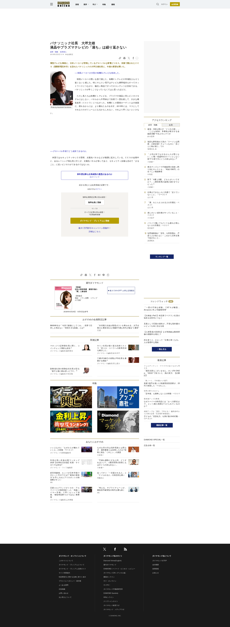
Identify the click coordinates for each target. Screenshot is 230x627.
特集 (104, 4)
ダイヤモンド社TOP (159, 560)
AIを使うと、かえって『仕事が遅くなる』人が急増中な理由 (162, 341)
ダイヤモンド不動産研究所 (113, 589)
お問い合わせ (63, 593)
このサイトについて (66, 560)
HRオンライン (109, 597)
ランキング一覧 (161, 256)
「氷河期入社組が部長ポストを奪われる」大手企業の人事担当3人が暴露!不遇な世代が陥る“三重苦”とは (118, 327)
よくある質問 (63, 585)
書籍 (113, 4)
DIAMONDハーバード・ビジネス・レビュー (119, 569)
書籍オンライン (109, 577)
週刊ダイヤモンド (110, 564)
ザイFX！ (107, 585)
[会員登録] (175, 4)
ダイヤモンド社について (161, 556)
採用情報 (155, 569)
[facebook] (115, 549)
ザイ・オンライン (110, 581)
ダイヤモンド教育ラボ (111, 605)
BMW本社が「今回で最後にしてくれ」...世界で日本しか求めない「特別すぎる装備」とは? (71, 326)
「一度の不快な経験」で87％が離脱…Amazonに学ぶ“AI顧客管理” (162, 308)
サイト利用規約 (64, 573)
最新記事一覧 (161, 425)
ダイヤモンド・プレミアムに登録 (94, 220)
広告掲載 (62, 589)
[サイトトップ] (64, 4)
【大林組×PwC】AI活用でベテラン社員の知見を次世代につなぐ (162, 316)
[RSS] (125, 549)
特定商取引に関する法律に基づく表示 (72, 577)
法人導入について (65, 597)
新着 (77, 4)
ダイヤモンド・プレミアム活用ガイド (72, 569)
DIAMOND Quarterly (111, 593)
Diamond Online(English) (112, 560)
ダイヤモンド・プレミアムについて (71, 564)
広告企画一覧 (149, 445)
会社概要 (155, 564)
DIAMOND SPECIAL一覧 (154, 439)
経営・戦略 (54, 52)
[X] (104, 549)
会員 (171, 125)
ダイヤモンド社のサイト (113, 556)
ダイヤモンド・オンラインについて (72, 556)
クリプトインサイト (111, 601)
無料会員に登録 (94, 202)
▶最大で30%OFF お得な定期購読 (121, 290)
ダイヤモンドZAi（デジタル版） (115, 573)
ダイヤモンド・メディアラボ (114, 609)
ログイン (164, 4)
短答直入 (63, 52)
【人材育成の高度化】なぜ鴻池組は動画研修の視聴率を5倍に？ (162, 332)
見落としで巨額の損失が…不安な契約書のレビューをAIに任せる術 (162, 324)
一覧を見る (162, 349)
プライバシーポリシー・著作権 (70, 581)
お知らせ (155, 573)
